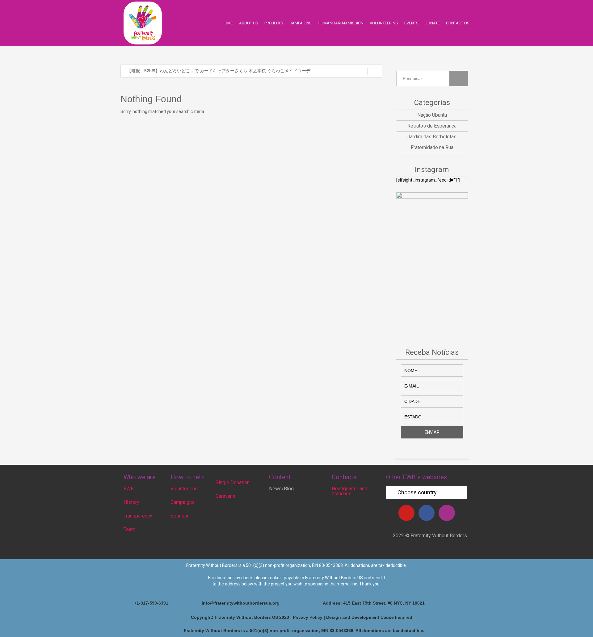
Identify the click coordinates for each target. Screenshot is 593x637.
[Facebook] (426, 513)
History (131, 502)
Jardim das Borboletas (431, 137)
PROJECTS (273, 23)
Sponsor (179, 516)
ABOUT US (248, 23)
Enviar (432, 432)
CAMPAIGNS (300, 23)
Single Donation (233, 482)
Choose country (417, 492)
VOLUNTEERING (384, 23)
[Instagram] (447, 513)
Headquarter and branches (349, 491)
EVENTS (411, 23)
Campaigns (182, 502)
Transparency (138, 516)
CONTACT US (457, 23)
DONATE (432, 23)
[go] (374, 71)
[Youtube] (406, 513)
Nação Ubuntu (432, 115)
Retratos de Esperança (431, 126)
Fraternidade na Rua (432, 147)
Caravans (225, 496)
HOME (227, 23)
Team (129, 529)
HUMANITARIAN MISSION (341, 23)
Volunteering (184, 489)
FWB (129, 489)
